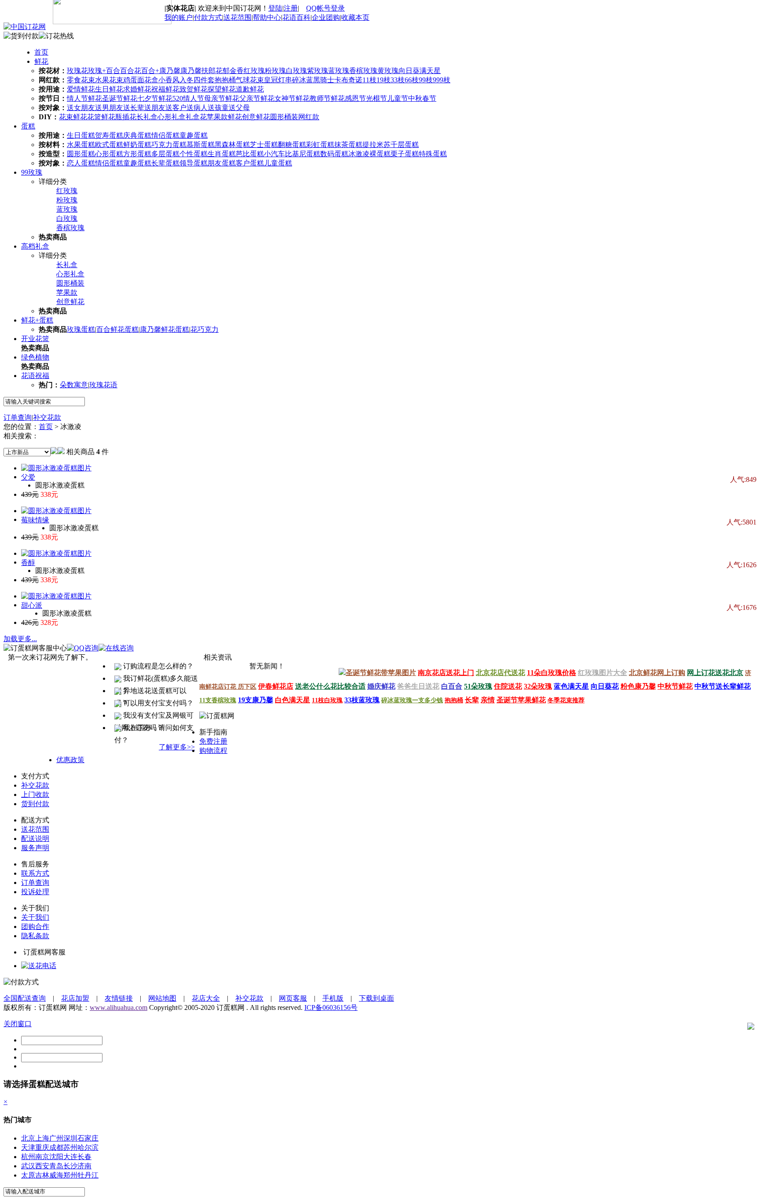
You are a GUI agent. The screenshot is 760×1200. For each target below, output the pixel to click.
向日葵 (409, 70)
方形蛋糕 (137, 154)
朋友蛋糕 (222, 163)
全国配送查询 (25, 998)
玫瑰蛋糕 (81, 329)
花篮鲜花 (101, 117)
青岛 (56, 1166)
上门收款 (35, 794)
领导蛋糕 (193, 163)
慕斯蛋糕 (200, 144)
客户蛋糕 (250, 163)
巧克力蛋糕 (168, 144)
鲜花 (41, 61)
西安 (42, 1166)
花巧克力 (204, 329)
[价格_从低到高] (54, 451)
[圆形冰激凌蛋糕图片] (56, 468)
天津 (28, 1147)
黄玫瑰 (387, 70)
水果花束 (109, 80)
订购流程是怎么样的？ (157, 666)
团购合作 (35, 926)
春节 (429, 98)
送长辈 (133, 107)
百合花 (130, 70)
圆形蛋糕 (81, 154)
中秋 (415, 98)
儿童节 (397, 98)
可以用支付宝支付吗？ (157, 703)
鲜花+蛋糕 (37, 320)
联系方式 (35, 873)
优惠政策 (70, 759)
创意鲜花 (256, 117)
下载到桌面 (376, 998)
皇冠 (271, 80)
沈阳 (56, 1156)
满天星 (430, 70)
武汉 (28, 1166)
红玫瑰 (254, 70)
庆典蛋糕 (137, 135)
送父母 (239, 107)
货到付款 (35, 803)
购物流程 (213, 750)
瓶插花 (125, 117)
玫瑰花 (77, 70)
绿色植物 (35, 357)
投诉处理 (35, 891)
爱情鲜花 (81, 89)
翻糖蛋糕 (292, 144)
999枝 (441, 80)
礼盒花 (196, 117)
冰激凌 (358, 154)
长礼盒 (146, 117)
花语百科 (296, 17)
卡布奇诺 (348, 80)
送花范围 (237, 17)
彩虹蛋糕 (320, 144)
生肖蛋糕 (222, 154)
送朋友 (154, 107)
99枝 (426, 80)
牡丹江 (88, 1175)
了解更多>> (177, 747)
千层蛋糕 (405, 144)
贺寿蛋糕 (109, 135)
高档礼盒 (35, 246)
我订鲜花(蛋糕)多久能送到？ (156, 680)
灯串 (285, 80)
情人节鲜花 (84, 98)
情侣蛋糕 (165, 135)
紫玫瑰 (317, 70)
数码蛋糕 (334, 154)
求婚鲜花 (137, 89)
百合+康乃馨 (160, 70)
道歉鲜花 (250, 89)
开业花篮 (35, 338)
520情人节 (188, 98)
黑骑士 (323, 80)
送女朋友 (81, 107)
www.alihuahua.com (118, 1007)
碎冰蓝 (302, 80)
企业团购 (326, 17)
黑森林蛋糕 (232, 144)
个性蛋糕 (193, 154)
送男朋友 (109, 107)
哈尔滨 (88, 1147)
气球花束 (250, 80)
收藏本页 (355, 17)
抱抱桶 (225, 80)
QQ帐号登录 (325, 8)
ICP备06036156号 (331, 1007)
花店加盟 (75, 998)
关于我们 (35, 917)
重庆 (42, 1147)
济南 (84, 1166)
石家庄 (88, 1138)
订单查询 (18, 417)
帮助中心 (267, 17)
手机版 (332, 998)
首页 (41, 52)
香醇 (28, 562)
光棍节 (376, 98)
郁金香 (233, 70)
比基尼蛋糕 (302, 154)
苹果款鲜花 (224, 117)
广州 (56, 1138)
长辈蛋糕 (165, 163)
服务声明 (35, 847)
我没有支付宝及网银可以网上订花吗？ (154, 717)
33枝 (398, 80)
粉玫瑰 (275, 70)
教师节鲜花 (327, 98)
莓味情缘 (35, 520)
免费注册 (213, 741)
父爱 (28, 477)
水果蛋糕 (81, 144)
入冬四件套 (197, 80)
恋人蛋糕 (81, 163)
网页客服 (293, 998)
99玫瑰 (31, 172)
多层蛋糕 (165, 154)
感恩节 (355, 98)
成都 (56, 1147)
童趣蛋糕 (193, 135)
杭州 (28, 1156)
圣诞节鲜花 (119, 98)
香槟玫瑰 (363, 70)
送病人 (197, 107)
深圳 (70, 1138)
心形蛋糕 (109, 154)
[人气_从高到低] (61, 451)
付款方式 (208, 17)
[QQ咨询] (38, 965)
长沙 (70, 1166)
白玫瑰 (296, 70)
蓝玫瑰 (338, 70)
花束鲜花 (73, 117)
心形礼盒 (171, 117)
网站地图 (162, 998)
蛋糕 (28, 126)
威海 (56, 1175)
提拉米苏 (376, 144)
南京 (42, 1156)
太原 (28, 1175)
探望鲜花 (222, 89)
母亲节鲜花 (221, 98)
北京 (28, 1138)
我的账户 (178, 17)
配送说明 (35, 838)
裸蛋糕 (380, 154)
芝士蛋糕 (264, 144)
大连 (70, 1156)
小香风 (168, 80)
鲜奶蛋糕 (137, 144)
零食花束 (81, 80)
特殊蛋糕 (433, 154)
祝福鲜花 (165, 89)
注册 (291, 8)
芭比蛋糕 (250, 154)
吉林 (42, 1175)
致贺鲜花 (193, 89)
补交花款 (47, 417)
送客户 (175, 107)
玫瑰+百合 (104, 70)
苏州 (70, 1147)
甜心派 (31, 605)
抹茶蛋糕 (348, 144)
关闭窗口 (18, 1024)
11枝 (369, 80)
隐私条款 (35, 935)
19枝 (383, 80)
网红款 (308, 117)
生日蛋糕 (81, 135)
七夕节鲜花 (154, 98)
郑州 (70, 1175)
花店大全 (206, 998)
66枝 (412, 80)
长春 (84, 1156)
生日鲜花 (109, 89)
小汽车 (274, 154)
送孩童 (218, 107)
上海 (42, 1138)
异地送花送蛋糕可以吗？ (150, 692)
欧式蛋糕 (109, 144)
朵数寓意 (74, 385)
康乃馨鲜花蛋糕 (164, 329)
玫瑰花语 (103, 385)
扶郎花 (212, 70)
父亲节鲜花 (256, 98)
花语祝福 (35, 375)
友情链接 (119, 998)
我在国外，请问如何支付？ (154, 729)
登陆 (275, 8)
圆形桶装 (284, 117)
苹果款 (66, 292)
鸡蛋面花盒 (140, 80)
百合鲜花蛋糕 (117, 329)
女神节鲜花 (292, 98)
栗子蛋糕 (405, 154)
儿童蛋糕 (278, 163)
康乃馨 (190, 70)
